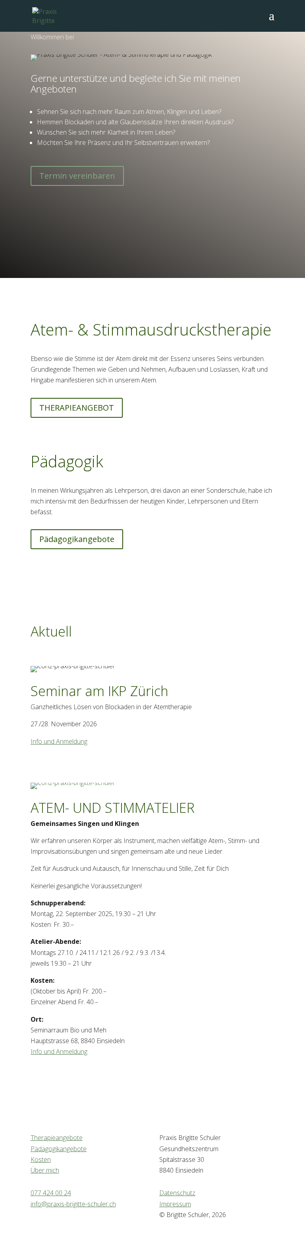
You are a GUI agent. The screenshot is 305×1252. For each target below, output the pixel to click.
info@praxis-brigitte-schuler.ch (73, 1204)
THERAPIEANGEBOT (76, 407)
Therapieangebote (57, 1137)
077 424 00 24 (51, 1192)
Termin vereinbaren (77, 175)
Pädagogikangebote (76, 539)
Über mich (45, 1170)
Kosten (41, 1159)
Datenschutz (177, 1192)
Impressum (175, 1204)
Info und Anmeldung (59, 741)
